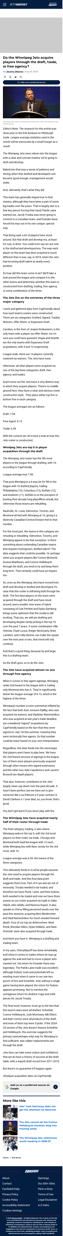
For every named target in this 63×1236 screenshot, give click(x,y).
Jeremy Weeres (14, 71)
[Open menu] (4, 4)
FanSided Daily (11, 1188)
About (5, 1178)
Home (6, 1158)
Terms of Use (45, 1194)
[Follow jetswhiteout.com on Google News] (55, 1087)
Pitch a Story (45, 1188)
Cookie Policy (10, 1199)
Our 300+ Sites (46, 1183)
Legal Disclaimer (47, 1199)
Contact (7, 1183)
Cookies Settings (12, 1210)
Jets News (16, 1158)
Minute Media (17, 1218)
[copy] (21, 77)
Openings (43, 1178)
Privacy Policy (10, 1194)
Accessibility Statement (16, 1205)
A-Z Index (43, 1205)
